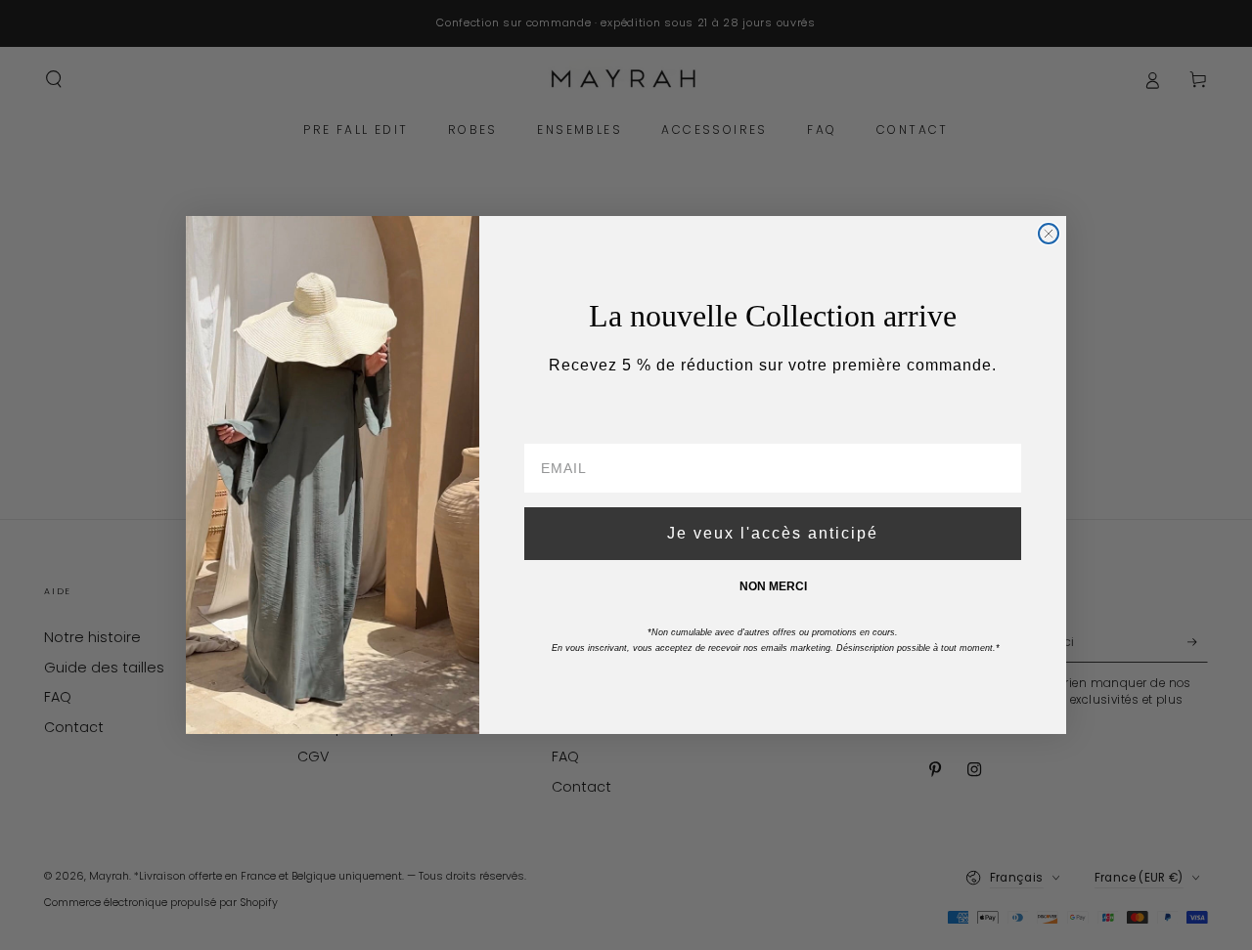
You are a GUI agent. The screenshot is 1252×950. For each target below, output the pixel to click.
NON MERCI (773, 586)
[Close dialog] (1048, 233)
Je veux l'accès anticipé (772, 533)
